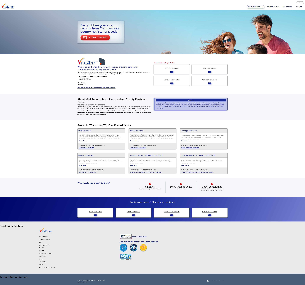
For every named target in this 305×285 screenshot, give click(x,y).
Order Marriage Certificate (190, 147)
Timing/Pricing (287, 7)
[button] (95, 37)
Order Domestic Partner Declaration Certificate (146, 172)
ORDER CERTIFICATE (254, 7)
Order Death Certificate (138, 147)
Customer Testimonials (45, 253)
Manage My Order (44, 245)
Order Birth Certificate (86, 147)
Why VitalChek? (43, 236)
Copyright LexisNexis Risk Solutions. (86, 280)
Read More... (83, 141)
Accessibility (42, 261)
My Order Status (273, 7)
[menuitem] (300, 2)
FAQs (40, 242)
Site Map (41, 264)
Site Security (42, 256)
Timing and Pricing (44, 239)
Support (299, 7)
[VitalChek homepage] (45, 230)
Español (41, 248)
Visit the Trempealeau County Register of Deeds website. (96, 87)
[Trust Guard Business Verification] (125, 256)
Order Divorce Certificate (87, 172)
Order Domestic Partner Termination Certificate (197, 172)
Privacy (41, 259)
